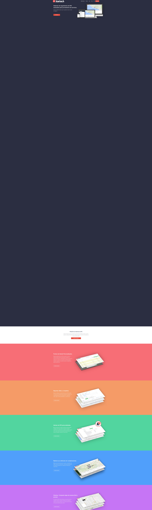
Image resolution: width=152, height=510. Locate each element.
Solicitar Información (76, 338)
